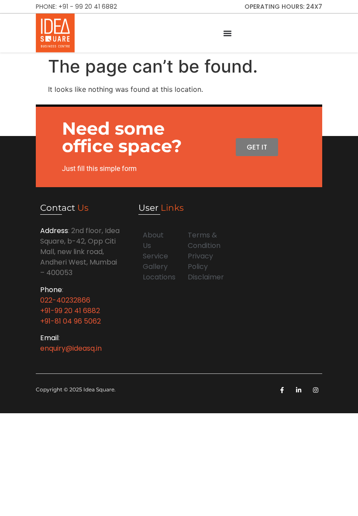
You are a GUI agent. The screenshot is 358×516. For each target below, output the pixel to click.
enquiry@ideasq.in (71, 348)
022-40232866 (65, 300)
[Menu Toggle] (227, 33)
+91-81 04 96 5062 (70, 321)
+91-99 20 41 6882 (70, 311)
